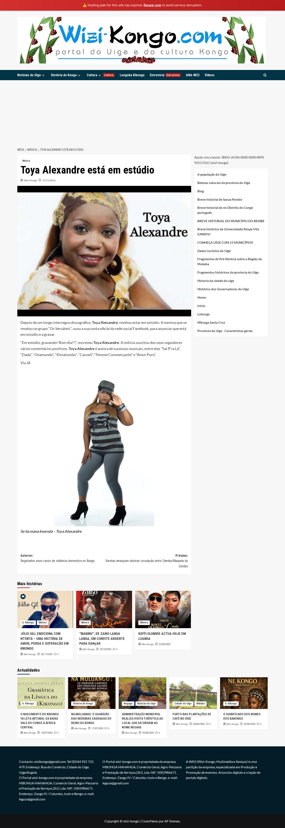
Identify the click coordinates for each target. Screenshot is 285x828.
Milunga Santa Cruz (211, 322)
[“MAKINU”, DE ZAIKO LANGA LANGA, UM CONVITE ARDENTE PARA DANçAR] (104, 609)
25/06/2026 (249, 724)
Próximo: (147, 561)
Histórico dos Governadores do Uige (223, 289)
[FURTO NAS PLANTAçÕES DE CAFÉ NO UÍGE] (193, 693)
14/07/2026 (47, 732)
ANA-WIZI (192, 75)
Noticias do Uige (146, 703)
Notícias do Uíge (29, 75)
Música (26, 160)
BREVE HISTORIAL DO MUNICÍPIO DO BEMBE (231, 221)
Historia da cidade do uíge (215, 280)
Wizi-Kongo (30, 180)
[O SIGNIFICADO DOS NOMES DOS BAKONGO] (244, 693)
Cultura (100, 75)
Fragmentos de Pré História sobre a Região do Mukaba (229, 261)
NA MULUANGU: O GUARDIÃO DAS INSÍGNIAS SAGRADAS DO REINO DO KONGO (91, 718)
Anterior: (57, 558)
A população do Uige (211, 174)
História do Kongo (64, 75)
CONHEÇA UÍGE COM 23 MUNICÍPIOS (225, 242)
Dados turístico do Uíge (214, 250)
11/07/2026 (97, 728)
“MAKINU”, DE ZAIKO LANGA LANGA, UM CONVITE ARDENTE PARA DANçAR (102, 638)
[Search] (265, 75)
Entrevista (165, 75)
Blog (200, 191)
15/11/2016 (48, 180)
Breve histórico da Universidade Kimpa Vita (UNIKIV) (228, 231)
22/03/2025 (164, 644)
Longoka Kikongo (132, 75)
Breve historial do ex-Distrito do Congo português (225, 209)
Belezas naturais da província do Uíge (223, 182)
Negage (128, 703)
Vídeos (209, 75)
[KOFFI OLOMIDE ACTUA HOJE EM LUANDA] (163, 609)
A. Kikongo (28, 622)
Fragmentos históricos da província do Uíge (228, 272)
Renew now (152, 5)
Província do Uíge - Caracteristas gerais (225, 330)
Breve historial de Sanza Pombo (219, 199)
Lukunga (203, 314)
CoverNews (149, 821)
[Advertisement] (142, 111)
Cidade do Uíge (183, 703)
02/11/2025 (47, 654)
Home (201, 297)
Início (201, 305)
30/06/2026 (148, 732)
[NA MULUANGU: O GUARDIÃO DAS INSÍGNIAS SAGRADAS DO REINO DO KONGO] (92, 693)
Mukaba (200, 703)
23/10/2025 (105, 649)
